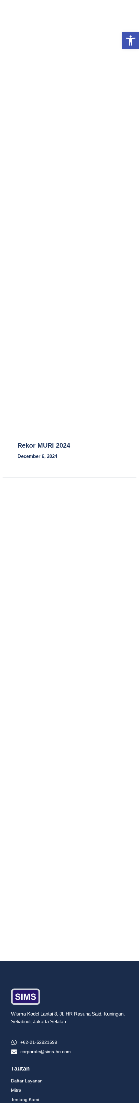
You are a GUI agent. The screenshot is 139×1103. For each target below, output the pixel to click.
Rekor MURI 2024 (43, 445)
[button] (130, 40)
